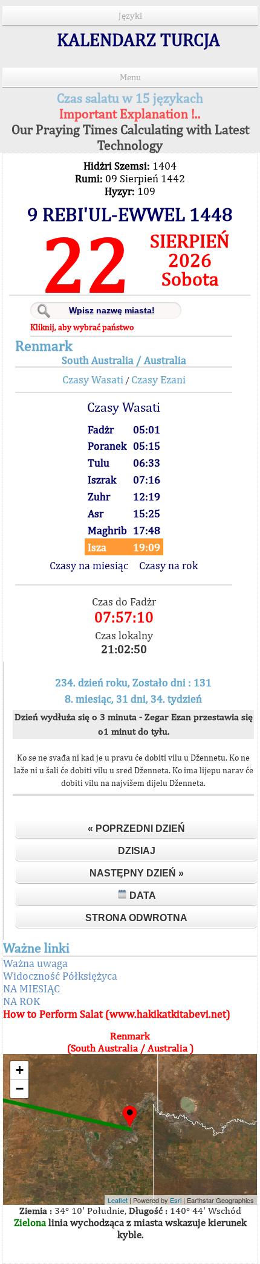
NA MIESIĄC (31, 988)
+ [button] (20, 1069)
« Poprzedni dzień (136, 828)
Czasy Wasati (92, 379)
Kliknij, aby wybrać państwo (82, 327)
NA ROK (21, 1001)
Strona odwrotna (136, 918)
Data (141, 895)
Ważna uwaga (35, 963)
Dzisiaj (136, 851)
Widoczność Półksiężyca (60, 975)
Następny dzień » (136, 873)
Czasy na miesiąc (89, 565)
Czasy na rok (168, 565)
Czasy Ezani (158, 379)
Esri (175, 1200)
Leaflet (118, 1200)
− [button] (20, 1088)
